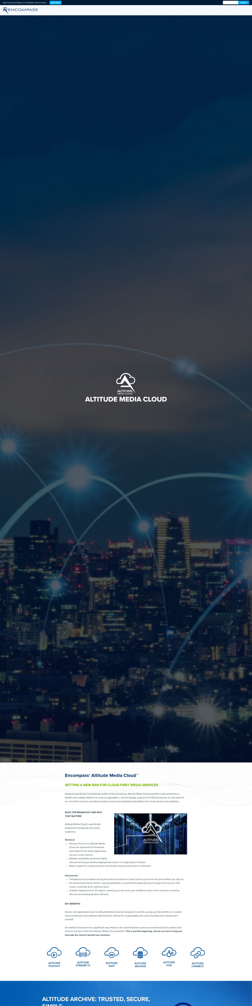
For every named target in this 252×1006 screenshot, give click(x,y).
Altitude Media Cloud (135, 9)
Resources (199, 9)
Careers (219, 9)
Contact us (238, 9)
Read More (55, 2)
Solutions (160, 9)
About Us (179, 9)
